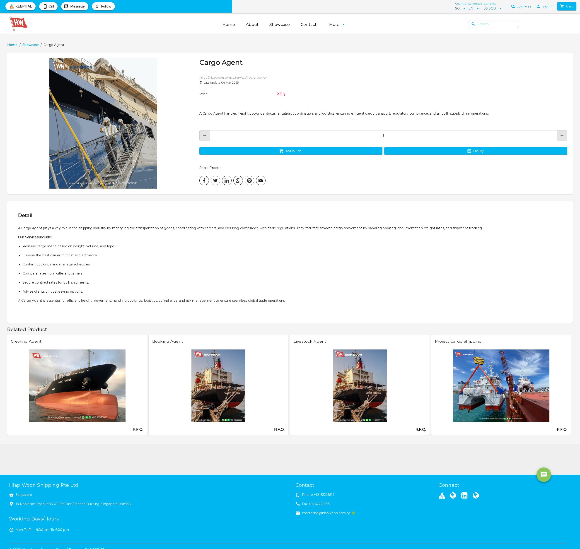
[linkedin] (227, 180)
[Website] (453, 496)
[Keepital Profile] (442, 495)
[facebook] (204, 180)
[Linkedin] (464, 496)
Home (12, 45)
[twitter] (215, 180)
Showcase (30, 45)
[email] (261, 180)
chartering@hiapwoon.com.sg (326, 513)
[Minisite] (475, 496)
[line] (249, 180)
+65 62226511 (324, 495)
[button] (103, 123)
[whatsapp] (238, 180)
